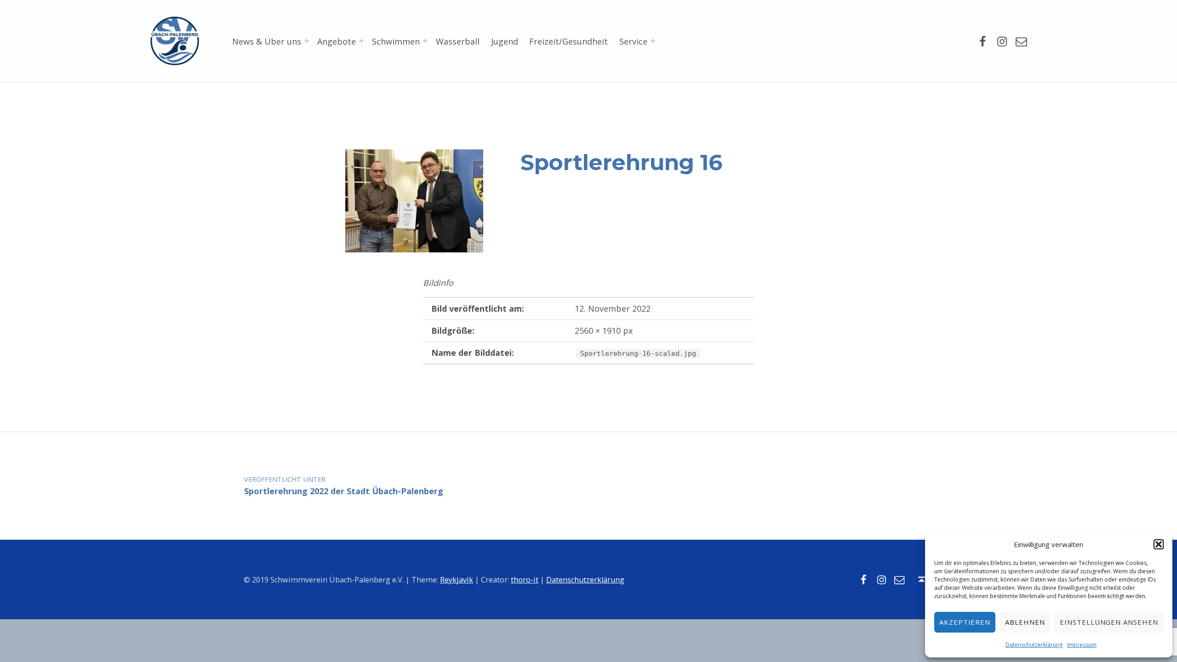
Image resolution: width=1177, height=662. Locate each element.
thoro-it (524, 580)
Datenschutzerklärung (1034, 645)
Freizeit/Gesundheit (568, 41)
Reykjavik (456, 580)
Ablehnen (1025, 622)
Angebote (336, 41)
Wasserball (458, 41)
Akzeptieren (965, 622)
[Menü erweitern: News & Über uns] (306, 41)
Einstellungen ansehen (1109, 622)
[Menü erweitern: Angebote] (361, 41)
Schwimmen (396, 41)
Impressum (1082, 645)
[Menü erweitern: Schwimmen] (425, 41)
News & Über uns (266, 41)
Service (633, 41)
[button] (1158, 544)
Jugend (504, 41)
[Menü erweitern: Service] (653, 41)
